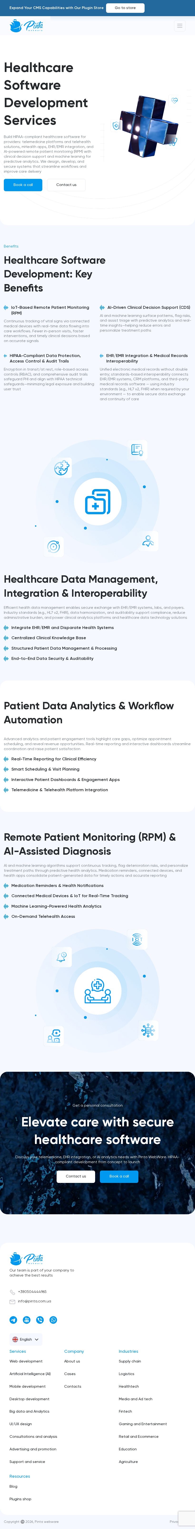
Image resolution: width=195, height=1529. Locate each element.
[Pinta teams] (26, 1320)
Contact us (66, 185)
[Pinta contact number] (40, 1320)
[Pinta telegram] (13, 1320)
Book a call (23, 185)
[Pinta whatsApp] (53, 1320)
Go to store (125, 8)
